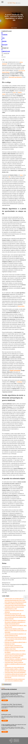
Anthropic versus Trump (10, 648)
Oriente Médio (21, 306)
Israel (21, 175)
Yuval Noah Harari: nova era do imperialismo (15, 672)
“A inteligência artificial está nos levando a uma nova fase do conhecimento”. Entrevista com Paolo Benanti (15, 676)
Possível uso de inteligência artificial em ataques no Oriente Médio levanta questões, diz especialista (16, 630)
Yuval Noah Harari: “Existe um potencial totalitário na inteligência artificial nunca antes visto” (15, 664)
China (14, 92)
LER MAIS (5, 700)
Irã (9, 176)
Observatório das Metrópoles (15, 77)
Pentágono (19, 381)
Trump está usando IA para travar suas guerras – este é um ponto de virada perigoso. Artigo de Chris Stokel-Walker (15, 639)
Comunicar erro (6, 684)
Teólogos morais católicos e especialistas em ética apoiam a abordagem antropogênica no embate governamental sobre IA (15, 622)
